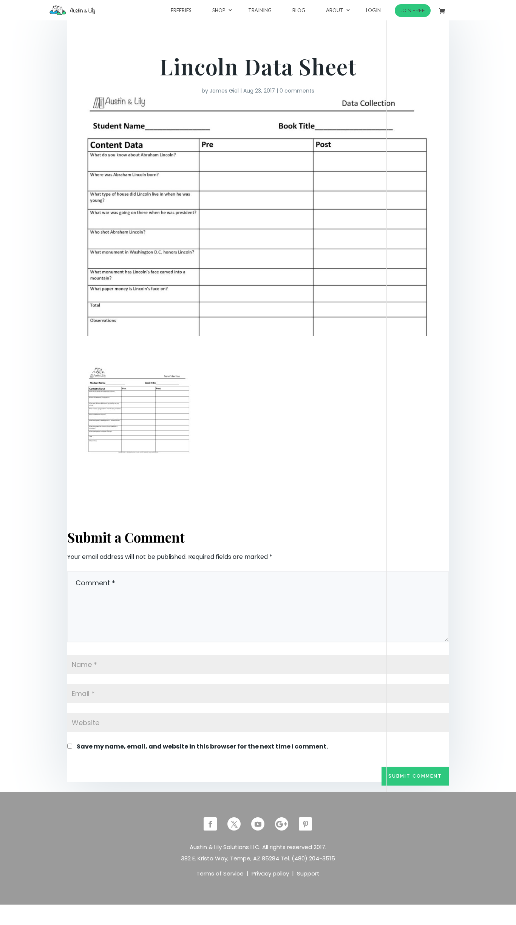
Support (308, 873)
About (334, 10)
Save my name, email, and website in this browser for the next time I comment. (202, 746)
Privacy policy (270, 873)
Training (260, 10)
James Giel (224, 90)
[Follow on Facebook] (210, 824)
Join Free (412, 10)
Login (373, 10)
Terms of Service (220, 873)
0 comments (297, 90)
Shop (219, 10)
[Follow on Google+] (281, 824)
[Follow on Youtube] (257, 824)
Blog (298, 10)
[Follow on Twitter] (234, 824)
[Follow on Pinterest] (305, 824)
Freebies (181, 10)
